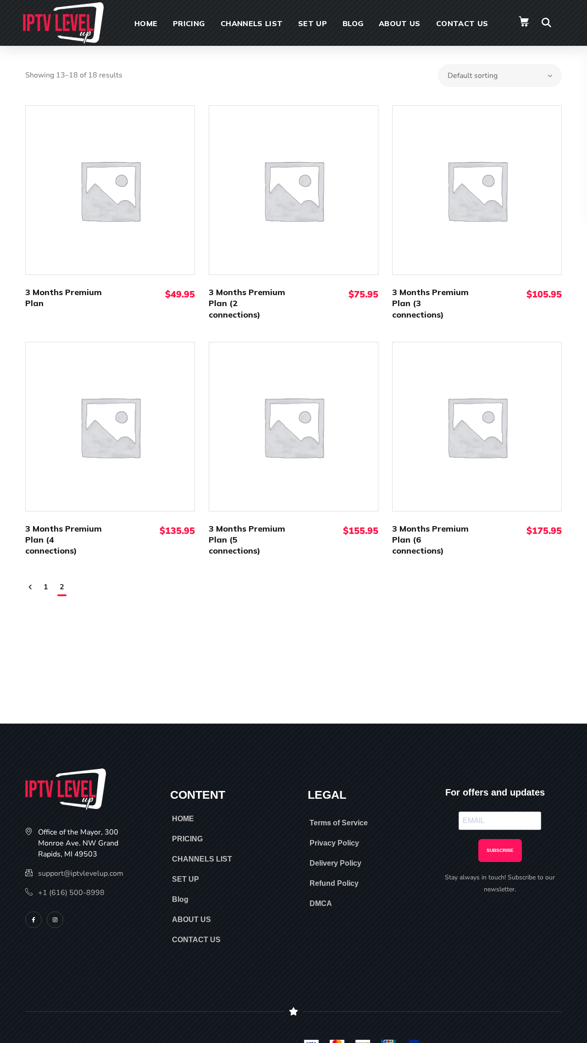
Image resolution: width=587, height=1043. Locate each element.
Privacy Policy (334, 843)
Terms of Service (339, 823)
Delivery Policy (335, 863)
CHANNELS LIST (202, 859)
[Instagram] (55, 919)
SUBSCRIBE (500, 850)
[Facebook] (33, 919)
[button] (524, 21)
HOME (183, 819)
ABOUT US (191, 919)
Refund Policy (334, 883)
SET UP (185, 879)
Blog (180, 899)
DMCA (321, 903)
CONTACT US (196, 940)
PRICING (187, 839)
